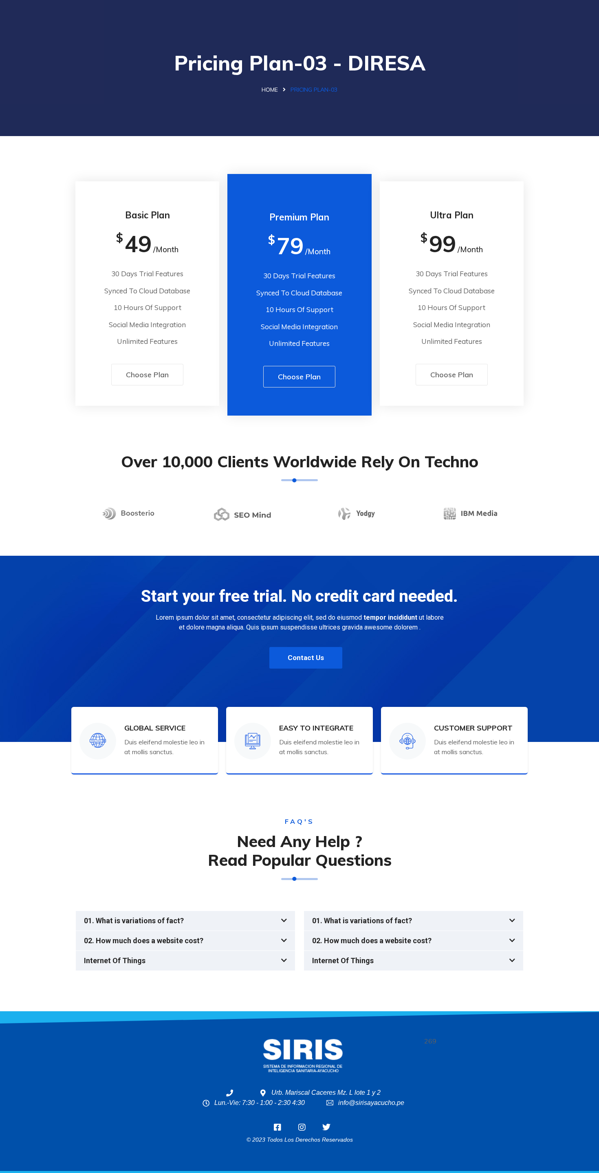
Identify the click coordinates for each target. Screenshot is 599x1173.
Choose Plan (147, 374)
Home (270, 89)
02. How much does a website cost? (143, 940)
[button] (185, 921)
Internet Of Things (114, 960)
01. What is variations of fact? (134, 920)
